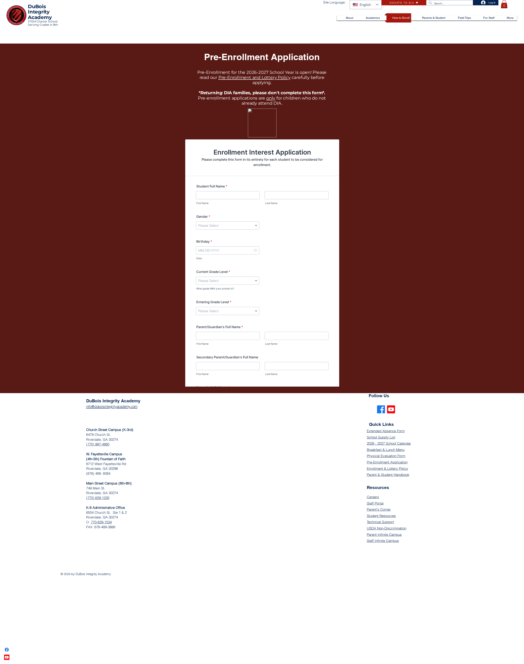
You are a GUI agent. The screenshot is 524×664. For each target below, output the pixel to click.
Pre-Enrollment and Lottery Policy (254, 77)
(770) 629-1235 (97, 498)
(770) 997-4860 (97, 444)
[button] (504, 4)
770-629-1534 (101, 522)
